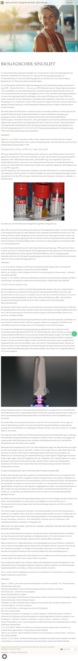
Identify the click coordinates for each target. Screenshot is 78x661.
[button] (69, 3)
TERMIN (69, 3)
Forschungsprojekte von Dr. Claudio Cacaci (55, 128)
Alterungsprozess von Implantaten (24, 131)
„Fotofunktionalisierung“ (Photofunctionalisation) (50, 125)
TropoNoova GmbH (15, 649)
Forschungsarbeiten (32, 329)
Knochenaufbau (62, 253)
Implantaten (13, 128)
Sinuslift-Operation (54, 76)
